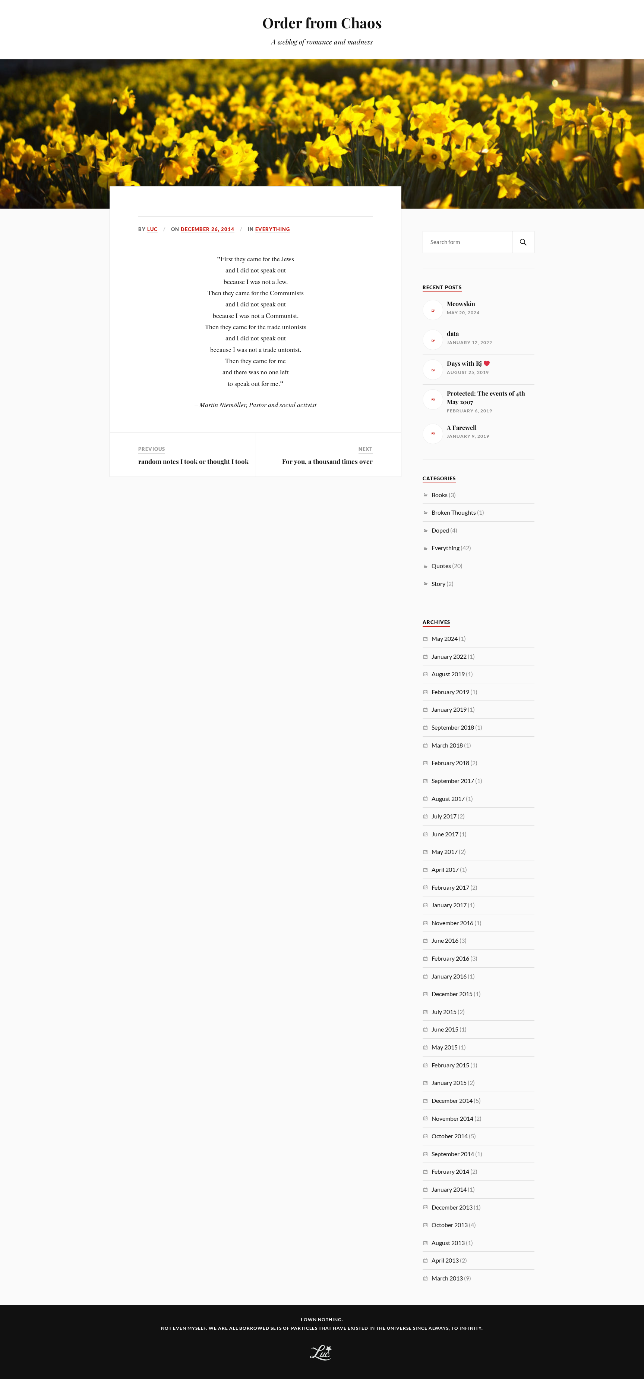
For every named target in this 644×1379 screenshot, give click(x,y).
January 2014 (449, 1189)
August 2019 (448, 673)
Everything (272, 229)
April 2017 (445, 869)
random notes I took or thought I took (193, 461)
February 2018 (450, 762)
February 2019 (450, 691)
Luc (152, 229)
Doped (440, 530)
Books (440, 494)
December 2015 (452, 993)
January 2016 (449, 976)
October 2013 (450, 1224)
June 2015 (445, 1029)
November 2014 (452, 1118)
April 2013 (445, 1260)
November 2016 (452, 922)
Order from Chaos (322, 22)
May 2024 (445, 638)
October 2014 (450, 1135)
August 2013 (448, 1242)
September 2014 (453, 1153)
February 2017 (450, 887)
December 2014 (452, 1100)
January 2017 (449, 904)
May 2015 (445, 1047)
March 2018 (447, 745)
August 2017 (448, 798)
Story (438, 583)
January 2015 (449, 1082)
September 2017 (453, 780)
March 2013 (447, 1278)
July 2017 (444, 816)
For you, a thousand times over (327, 461)
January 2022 (449, 656)
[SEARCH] (523, 242)
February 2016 (450, 958)
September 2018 (453, 727)
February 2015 (450, 1064)
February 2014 (450, 1171)
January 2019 (449, 709)
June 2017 (445, 833)
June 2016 (445, 940)
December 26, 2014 (207, 229)
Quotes (441, 565)
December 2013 (452, 1207)
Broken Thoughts (454, 512)
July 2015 (444, 1011)
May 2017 (445, 851)
